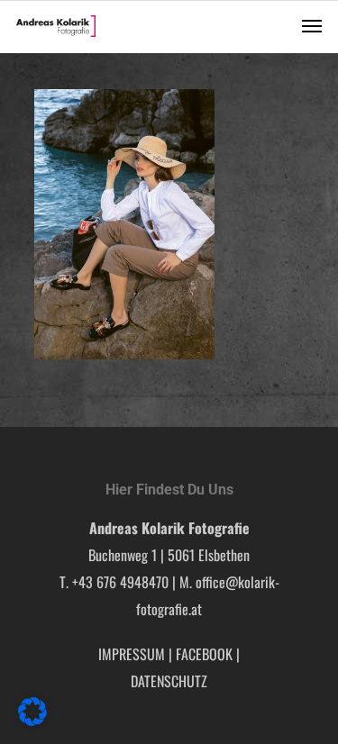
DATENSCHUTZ (169, 681)
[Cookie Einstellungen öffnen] (32, 719)
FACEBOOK (204, 654)
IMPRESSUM (131, 654)
